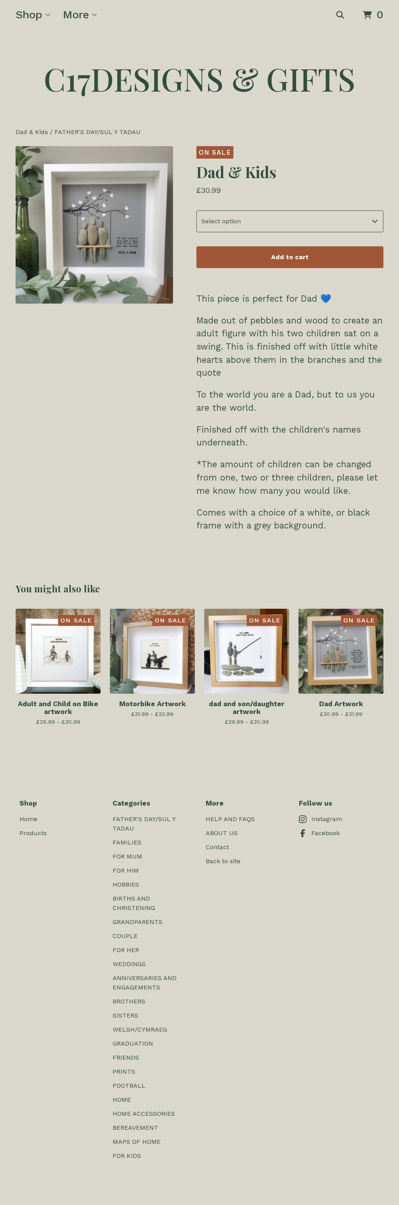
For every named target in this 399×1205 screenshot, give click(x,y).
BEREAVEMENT (135, 1127)
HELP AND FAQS (230, 819)
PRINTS (124, 1071)
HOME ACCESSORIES (144, 1113)
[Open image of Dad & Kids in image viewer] (94, 225)
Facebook (325, 833)
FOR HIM (126, 870)
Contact (217, 847)
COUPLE (125, 936)
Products (33, 833)
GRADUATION (133, 1043)
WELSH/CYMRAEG (140, 1029)
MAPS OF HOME (137, 1141)
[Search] (340, 15)
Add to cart (290, 257)
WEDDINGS (129, 964)
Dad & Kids (32, 132)
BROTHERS (129, 1001)
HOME (122, 1099)
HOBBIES (126, 884)
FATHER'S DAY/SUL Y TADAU (98, 132)
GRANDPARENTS (137, 922)
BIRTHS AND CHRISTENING (134, 903)
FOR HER (126, 950)
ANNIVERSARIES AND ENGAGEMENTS (145, 982)
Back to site (223, 861)
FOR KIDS (127, 1155)
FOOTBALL (129, 1085)
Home (28, 819)
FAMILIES (127, 842)
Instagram (326, 819)
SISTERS (125, 1015)
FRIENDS (126, 1057)
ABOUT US (222, 833)
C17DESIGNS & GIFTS (199, 78)
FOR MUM (127, 856)
